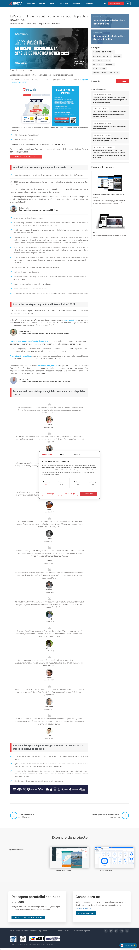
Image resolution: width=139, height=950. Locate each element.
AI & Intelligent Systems (103, 52)
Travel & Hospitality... (63, 871)
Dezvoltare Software (102, 56)
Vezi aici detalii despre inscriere (26, 156)
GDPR (73, 931)
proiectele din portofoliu (47, 365)
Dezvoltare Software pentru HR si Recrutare (20, 863)
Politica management (83, 931)
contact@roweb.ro (83, 908)
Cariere (44, 931)
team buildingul (70, 320)
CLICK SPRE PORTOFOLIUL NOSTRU (28, 917)
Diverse (117, 56)
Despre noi (19, 931)
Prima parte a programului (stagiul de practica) (29, 341)
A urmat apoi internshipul (20, 356)
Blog (39, 931)
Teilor (95, 233)
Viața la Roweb (44, 24)
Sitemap (66, 931)
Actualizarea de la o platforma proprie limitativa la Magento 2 (110, 235)
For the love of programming (105, 73)
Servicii (26, 931)
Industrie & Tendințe (101, 60)
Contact (59, 931)
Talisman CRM (106, 871)
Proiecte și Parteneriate (103, 64)
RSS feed (122, 81)
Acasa (12, 931)
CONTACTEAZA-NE (116, 3)
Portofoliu (33, 931)
